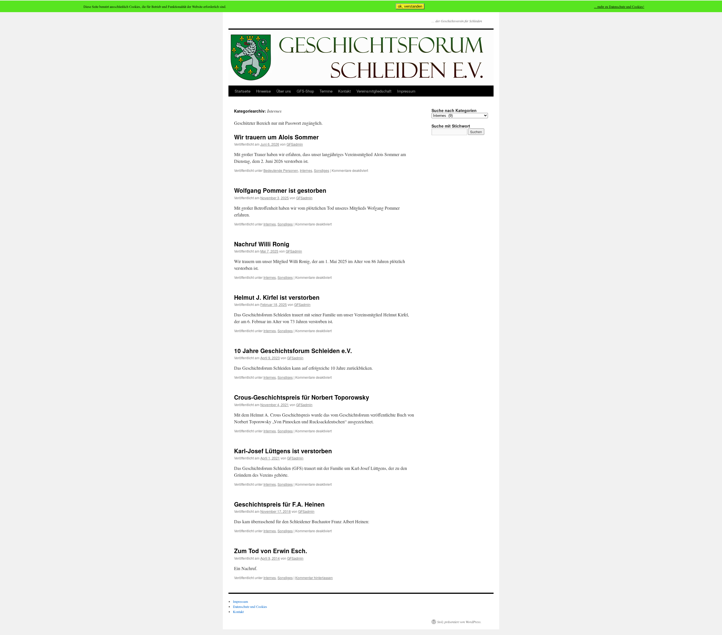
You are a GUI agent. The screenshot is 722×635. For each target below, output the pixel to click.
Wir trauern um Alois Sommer (276, 137)
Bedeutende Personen (280, 170)
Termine (326, 91)
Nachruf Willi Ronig (261, 244)
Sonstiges (321, 170)
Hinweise (263, 91)
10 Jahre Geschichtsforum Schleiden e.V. (293, 350)
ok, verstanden (410, 6)
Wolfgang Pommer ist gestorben (280, 190)
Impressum (406, 91)
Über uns (283, 91)
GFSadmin (295, 144)
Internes (306, 170)
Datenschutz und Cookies (250, 606)
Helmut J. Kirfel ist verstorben (277, 297)
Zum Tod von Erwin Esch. (270, 550)
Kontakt (344, 91)
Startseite (242, 91)
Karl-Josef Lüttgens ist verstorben (283, 450)
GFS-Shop (305, 91)
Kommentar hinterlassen (314, 577)
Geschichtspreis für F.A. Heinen (279, 504)
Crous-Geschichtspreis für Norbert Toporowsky (301, 397)
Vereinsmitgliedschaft (373, 91)
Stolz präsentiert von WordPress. (459, 621)
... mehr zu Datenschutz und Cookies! (619, 6)
